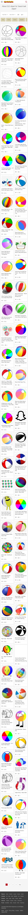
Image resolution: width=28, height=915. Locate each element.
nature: (3, 894)
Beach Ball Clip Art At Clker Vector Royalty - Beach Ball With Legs (6, 513)
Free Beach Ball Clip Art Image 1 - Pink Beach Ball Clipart (21, 146)
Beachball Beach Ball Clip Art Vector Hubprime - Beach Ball (21, 167)
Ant (6, 896)
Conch (22, 894)
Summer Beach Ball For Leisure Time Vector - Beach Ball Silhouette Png (21, 659)
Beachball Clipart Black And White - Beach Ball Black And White (20, 445)
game (14, 19)
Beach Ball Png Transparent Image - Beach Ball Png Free (19, 702)
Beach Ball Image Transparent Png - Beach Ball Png (7, 472)
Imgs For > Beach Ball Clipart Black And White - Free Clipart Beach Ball (7, 383)
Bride (13, 898)
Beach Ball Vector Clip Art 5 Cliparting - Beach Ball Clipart (7, 147)
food (9, 19)
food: (2, 902)
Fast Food (22, 902)
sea (3, 19)
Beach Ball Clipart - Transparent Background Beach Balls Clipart (20, 576)
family (16, 898)
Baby (10, 898)
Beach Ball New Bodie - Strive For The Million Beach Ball (7, 765)
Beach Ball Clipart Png (20, 382)
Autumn (10, 894)
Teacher (11, 900)
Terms (6, 910)
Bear (9, 896)
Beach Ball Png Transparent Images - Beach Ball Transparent (20, 554)
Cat (18, 896)
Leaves (14, 894)
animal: (3, 896)
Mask (7, 898)
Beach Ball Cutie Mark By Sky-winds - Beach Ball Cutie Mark (21, 769)
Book (15, 900)
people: (3, 898)
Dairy (11, 902)
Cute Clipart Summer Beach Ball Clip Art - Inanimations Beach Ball (7, 679)
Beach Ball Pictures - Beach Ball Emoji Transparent (6, 577)
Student (7, 900)
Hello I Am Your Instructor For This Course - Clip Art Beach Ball (21, 813)
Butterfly (15, 896)
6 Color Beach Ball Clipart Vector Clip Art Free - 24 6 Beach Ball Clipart (21, 513)
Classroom (19, 900)
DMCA (21, 910)
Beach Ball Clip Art (6, 489)
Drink (18, 902)
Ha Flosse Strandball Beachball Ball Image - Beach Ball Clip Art (7, 849)
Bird (12, 896)
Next (20, 884)
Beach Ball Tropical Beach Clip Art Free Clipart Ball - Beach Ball (7, 60)
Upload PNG (4, 912)
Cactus (18, 894)
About (2, 910)
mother (20, 898)
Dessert (14, 902)
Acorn (7, 894)
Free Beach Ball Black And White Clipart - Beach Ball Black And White (7, 82)
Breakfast (7, 902)
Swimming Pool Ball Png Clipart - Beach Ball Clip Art (20, 273)
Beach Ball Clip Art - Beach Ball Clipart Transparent (6, 253)
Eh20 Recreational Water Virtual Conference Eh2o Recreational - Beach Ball (7, 866)
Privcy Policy (12, 910)
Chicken (22, 896)
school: (3, 900)
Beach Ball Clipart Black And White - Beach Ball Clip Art (20, 424)
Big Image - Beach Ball (7, 638)
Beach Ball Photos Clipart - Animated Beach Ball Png (21, 81)
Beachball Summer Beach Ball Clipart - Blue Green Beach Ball (7, 104)
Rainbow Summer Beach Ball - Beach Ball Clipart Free (20, 338)
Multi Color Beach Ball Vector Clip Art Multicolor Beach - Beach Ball (20, 491)
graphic (21, 19)
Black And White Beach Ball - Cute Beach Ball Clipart (20, 403)
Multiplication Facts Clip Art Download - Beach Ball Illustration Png (7, 405)
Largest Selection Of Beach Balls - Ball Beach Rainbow (7, 702)
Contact (17, 910)
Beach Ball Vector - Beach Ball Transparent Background (21, 295)
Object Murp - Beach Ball (20, 792)
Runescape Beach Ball (7, 807)
